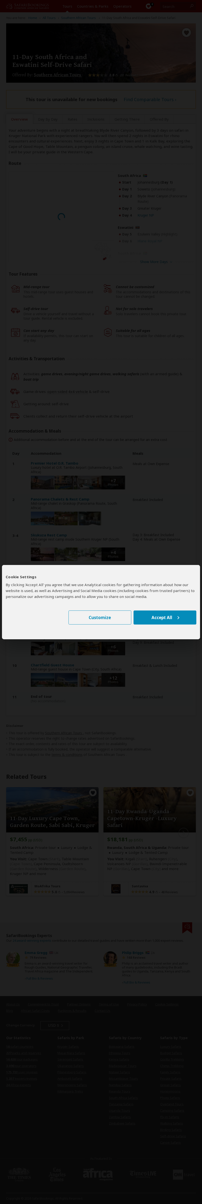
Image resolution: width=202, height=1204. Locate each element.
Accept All (162, 617)
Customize (100, 617)
